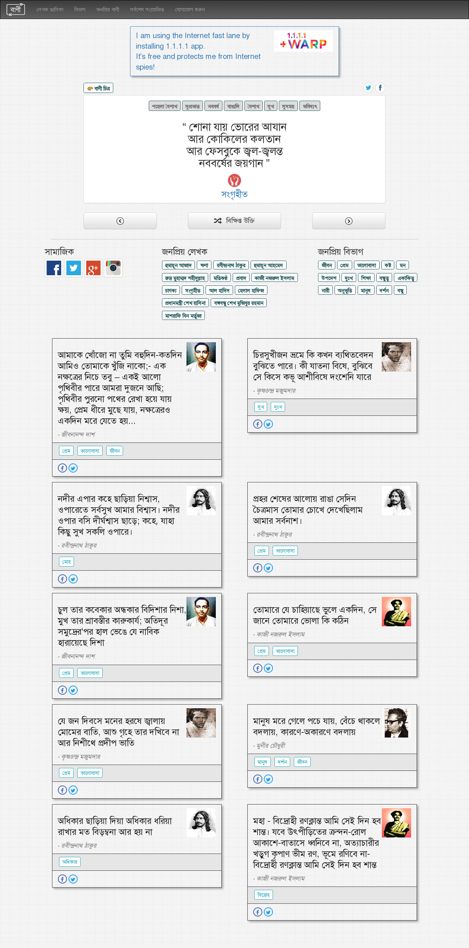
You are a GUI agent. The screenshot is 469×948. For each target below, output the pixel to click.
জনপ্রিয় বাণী (107, 9)
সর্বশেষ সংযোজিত (147, 9)
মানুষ (366, 290)
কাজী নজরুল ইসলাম (274, 278)
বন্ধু (400, 290)
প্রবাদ (241, 278)
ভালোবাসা (366, 265)
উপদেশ (329, 278)
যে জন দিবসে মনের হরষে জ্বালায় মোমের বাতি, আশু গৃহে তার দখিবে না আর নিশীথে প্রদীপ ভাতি (118, 732)
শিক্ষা (366, 278)
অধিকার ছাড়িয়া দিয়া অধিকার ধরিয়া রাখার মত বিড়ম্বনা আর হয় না (115, 826)
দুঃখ (348, 278)
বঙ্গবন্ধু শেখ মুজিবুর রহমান (238, 303)
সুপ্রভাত (192, 106)
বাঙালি (234, 106)
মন (403, 265)
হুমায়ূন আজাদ (178, 265)
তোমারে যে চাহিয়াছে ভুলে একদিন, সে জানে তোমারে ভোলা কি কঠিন (315, 615)
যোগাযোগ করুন (190, 9)
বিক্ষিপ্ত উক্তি (238, 220)
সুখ (270, 106)
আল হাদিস (219, 290)
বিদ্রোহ (264, 895)
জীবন (327, 265)
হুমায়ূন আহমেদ (268, 265)
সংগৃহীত (192, 290)
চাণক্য (171, 290)
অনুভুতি (345, 290)
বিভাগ (79, 9)
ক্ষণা (204, 265)
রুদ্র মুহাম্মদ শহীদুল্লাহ (185, 278)
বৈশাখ (253, 106)
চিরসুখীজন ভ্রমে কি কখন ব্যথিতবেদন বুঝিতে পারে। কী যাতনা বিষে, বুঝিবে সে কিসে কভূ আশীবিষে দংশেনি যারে (313, 366)
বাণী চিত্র (101, 88)
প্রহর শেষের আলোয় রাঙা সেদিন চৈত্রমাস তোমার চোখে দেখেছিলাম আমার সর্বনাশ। (308, 509)
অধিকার (69, 862)
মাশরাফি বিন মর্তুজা (183, 316)
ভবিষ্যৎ (310, 106)
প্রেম (344, 265)
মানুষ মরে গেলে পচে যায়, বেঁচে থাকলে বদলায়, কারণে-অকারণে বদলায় (316, 727)
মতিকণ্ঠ (221, 278)
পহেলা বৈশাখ (164, 106)
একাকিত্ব (406, 278)
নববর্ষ (213, 106)
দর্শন (384, 290)
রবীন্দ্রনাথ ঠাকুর (231, 265)
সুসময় (288, 106)
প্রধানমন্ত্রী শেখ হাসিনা (185, 303)
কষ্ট (388, 265)
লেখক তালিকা (50, 9)
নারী (325, 290)
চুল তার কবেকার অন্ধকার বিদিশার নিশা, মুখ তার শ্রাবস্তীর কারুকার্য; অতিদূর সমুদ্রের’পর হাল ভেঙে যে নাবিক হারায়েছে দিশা (122, 626)
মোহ (66, 562)
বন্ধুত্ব (384, 278)
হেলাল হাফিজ (251, 290)
